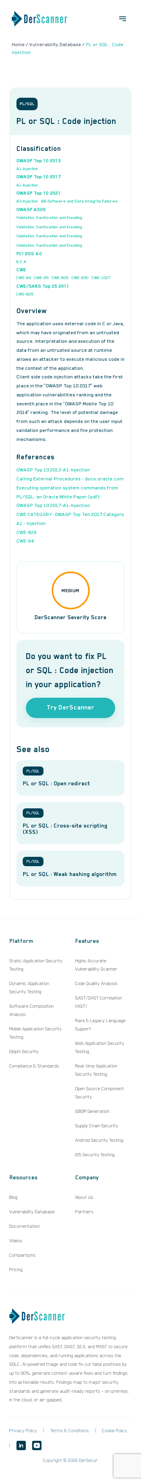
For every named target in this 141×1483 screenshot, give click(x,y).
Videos (15, 1240)
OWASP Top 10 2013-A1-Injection (53, 470)
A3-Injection (27, 201)
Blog (13, 1197)
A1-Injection (27, 168)
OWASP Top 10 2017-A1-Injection (53, 505)
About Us (84, 1197)
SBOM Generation (92, 1111)
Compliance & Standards (34, 1066)
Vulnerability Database (32, 1211)
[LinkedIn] (21, 1445)
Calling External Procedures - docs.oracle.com (70, 479)
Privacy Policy (23, 1430)
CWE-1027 (101, 277)
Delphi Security (24, 1051)
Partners (84, 1211)
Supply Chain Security (96, 1125)
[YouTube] (37, 1445)
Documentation (24, 1226)
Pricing (16, 1269)
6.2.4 (21, 261)
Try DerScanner (70, 707)
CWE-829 (60, 277)
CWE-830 (80, 277)
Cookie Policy (114, 1430)
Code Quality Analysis (96, 983)
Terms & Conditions (70, 1430)
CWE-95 (41, 277)
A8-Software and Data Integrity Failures (79, 201)
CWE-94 (23, 277)
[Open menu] (122, 18)
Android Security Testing (99, 1140)
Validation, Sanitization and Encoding (49, 217)
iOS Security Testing (95, 1154)
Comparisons (22, 1255)
